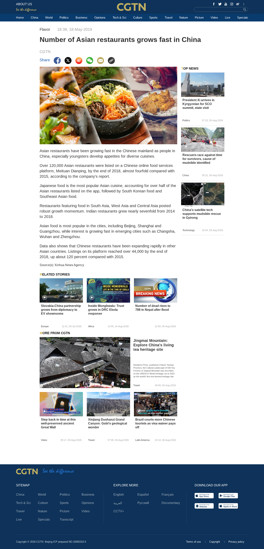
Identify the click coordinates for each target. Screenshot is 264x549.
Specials (242, 17)
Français (168, 494)
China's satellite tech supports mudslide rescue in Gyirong (201, 213)
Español (143, 494)
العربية (117, 503)
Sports (153, 17)
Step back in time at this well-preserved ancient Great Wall (58, 423)
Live (227, 17)
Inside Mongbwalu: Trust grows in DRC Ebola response (106, 309)
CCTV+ (118, 511)
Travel (168, 17)
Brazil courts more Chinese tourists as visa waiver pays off (155, 423)
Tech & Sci (119, 17)
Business (81, 17)
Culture (137, 17)
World (49, 17)
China (34, 17)
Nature (183, 17)
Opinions (100, 17)
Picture (199, 17)
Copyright (215, 541)
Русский (143, 503)
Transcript (66, 519)
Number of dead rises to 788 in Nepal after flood (152, 307)
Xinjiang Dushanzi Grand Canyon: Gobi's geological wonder (107, 423)
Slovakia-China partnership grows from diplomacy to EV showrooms (61, 309)
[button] (44, 297)
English (118, 494)
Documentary (171, 503)
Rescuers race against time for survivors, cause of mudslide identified (202, 158)
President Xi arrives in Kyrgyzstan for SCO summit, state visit (198, 103)
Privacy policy (236, 541)
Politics (64, 17)
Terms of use (194, 541)
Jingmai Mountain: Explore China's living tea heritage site (153, 345)
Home (20, 17)
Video (214, 17)
